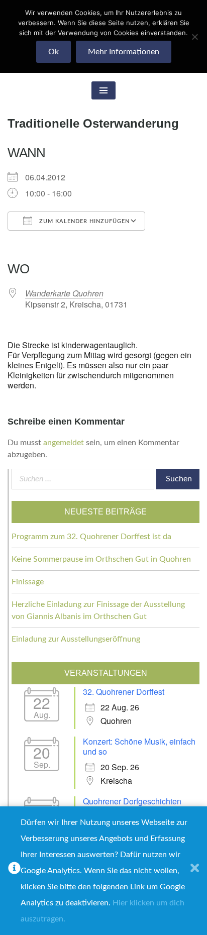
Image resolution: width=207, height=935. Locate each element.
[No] (194, 37)
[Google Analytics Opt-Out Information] (14, 871)
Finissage (28, 582)
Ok (53, 52)
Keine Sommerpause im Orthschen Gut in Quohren (101, 559)
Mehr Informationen (123, 52)
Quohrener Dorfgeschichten (132, 801)
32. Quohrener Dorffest (123, 691)
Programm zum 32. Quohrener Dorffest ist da (91, 537)
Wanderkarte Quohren (64, 293)
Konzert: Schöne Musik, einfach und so (139, 746)
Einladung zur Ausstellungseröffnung (76, 639)
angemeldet (63, 443)
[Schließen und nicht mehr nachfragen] (194, 871)
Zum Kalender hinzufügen (83, 221)
